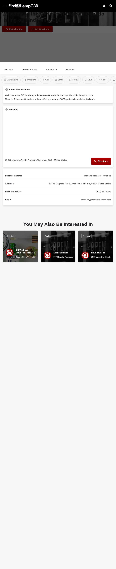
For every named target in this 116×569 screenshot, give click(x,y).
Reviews (70, 69)
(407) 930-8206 (103, 191)
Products (51, 69)
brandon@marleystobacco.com (96, 199)
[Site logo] (24, 6)
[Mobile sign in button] (104, 6)
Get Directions (101, 161)
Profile (9, 69)
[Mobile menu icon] (5, 6)
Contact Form (29, 69)
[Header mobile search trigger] (111, 6)
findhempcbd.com (84, 95)
